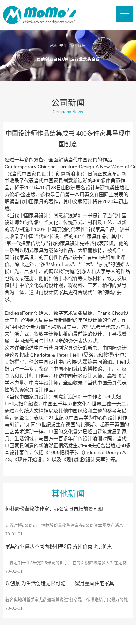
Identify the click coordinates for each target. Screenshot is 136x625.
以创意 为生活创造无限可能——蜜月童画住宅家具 (59, 583)
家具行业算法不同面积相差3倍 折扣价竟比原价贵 (58, 546)
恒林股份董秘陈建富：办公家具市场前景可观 (54, 509)
